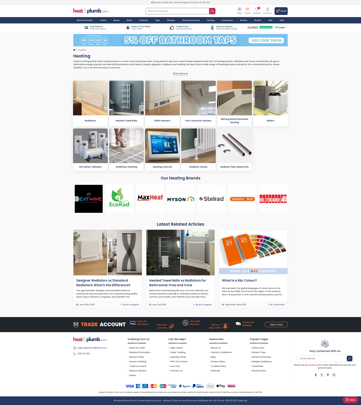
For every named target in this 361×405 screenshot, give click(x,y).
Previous (76, 199)
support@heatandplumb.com (92, 347)
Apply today (276, 324)
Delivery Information (139, 352)
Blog (213, 356)
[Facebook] (315, 375)
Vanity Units (258, 347)
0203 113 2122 (84, 353)
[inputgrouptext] (212, 11)
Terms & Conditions (221, 352)
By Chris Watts (277, 304)
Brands (257, 20)
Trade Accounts (137, 366)
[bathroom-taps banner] (180, 40)
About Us (216, 347)
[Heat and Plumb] (91, 11)
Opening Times (178, 356)
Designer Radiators (262, 361)
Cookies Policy (218, 366)
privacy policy (315, 364)
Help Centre (176, 347)
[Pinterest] (328, 375)
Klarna (132, 375)
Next (285, 199)
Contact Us (176, 370)
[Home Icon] (74, 49)
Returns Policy (136, 356)
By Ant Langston (131, 304)
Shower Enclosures (261, 356)
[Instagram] (334, 375)
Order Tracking (177, 352)
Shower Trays (259, 352)
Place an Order (137, 347)
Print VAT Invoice (178, 361)
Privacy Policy (218, 361)
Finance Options (137, 370)
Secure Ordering (137, 361)
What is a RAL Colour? (239, 280)
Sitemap (215, 370)
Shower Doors (259, 370)
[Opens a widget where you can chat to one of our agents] (350, 400)
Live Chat (175, 366)
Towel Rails (257, 366)
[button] (267, 11)
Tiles (270, 20)
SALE (282, 20)
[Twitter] (321, 375)
